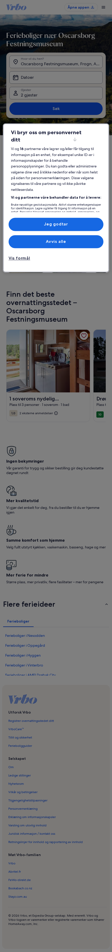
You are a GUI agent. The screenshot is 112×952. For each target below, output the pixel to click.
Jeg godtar (56, 224)
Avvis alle (56, 241)
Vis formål (19, 258)
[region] (56, 198)
